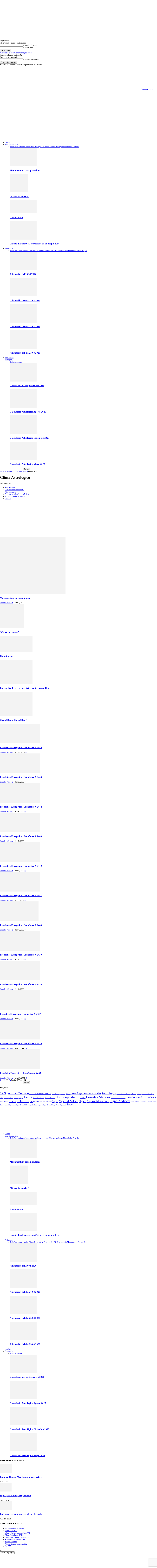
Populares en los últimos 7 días (17, 494)
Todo (12, 147)
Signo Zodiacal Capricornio (8, 1105)
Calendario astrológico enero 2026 (27, 385)
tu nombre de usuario (31, 45)
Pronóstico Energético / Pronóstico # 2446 (21, 747)
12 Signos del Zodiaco (14, 1093)
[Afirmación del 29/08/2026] (23, 269)
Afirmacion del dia (42, 1093)
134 (9, 1080)
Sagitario (36, 1102)
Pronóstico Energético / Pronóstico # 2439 (21, 954)
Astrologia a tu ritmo (41, 147)
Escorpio (47, 1098)
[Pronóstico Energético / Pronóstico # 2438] (20, 980)
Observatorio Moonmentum (67, 251)
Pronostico (9, 471)
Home (7, 142)
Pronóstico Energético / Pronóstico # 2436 (21, 1043)
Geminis (52, 1098)
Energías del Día (11, 144)
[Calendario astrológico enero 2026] (23, 381)
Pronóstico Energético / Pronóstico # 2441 (21, 895)
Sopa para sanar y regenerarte (15, 1495)
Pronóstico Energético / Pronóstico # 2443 (21, 836)
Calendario (18, 362)
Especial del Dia (50, 251)
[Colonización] (23, 213)
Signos (82, 1101)
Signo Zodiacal (120, 1101)
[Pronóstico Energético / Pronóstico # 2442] (20, 861)
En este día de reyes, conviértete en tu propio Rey (34, 243)
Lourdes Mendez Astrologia (141, 1097)
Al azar (8, 498)
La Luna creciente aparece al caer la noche (21, 1514)
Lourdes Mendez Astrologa (118, 1098)
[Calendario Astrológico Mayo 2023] (23, 459)
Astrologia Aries (121, 1094)
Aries (53, 1094)
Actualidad (9, 248)
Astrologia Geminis (142, 1094)
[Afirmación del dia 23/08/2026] (23, 348)
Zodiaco (68, 1104)
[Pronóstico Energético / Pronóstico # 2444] (20, 802)
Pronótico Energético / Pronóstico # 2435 (20, 1073)
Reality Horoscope (21, 1101)
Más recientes (10, 487)
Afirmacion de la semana (23, 147)
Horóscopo (9, 358)
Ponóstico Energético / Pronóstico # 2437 (20, 1014)
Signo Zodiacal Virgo (49, 1105)
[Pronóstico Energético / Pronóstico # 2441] (20, 891)
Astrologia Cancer (131, 1094)
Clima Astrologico (56, 147)
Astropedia (9, 360)
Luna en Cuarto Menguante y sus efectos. (21, 1477)
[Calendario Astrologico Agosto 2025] (23, 407)
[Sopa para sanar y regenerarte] (6, 1491)
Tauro (57, 1105)
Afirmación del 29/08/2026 (23, 274)
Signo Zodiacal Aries (137, 1101)
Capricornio (40, 1098)
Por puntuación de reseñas (15, 496)
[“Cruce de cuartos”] (19, 192)
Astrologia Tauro (8, 1098)
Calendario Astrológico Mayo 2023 (27, 464)
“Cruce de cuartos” (19, 196)
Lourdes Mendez (6, 603)
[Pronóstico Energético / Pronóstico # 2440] (19, 920)
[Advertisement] (78, 519)
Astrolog (57, 1094)
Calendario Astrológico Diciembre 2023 (29, 438)
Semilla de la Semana (46, 1101)
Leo (81, 1098)
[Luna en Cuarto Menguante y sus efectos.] (6, 1472)
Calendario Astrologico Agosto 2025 (28, 411)
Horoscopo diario (67, 1097)
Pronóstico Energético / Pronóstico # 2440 (21, 925)
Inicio (2, 471)
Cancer (35, 1098)
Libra (83, 1098)
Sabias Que (82, 251)
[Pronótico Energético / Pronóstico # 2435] (20, 1068)
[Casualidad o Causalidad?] (16, 715)
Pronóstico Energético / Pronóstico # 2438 (21, 984)
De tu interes (39, 251)
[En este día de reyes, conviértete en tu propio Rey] (23, 239)
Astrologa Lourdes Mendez (86, 1093)
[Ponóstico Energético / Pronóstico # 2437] (20, 1009)
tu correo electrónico (31, 59)
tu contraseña (28, 48)
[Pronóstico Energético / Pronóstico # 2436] (20, 1039)
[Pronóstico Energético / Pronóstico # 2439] (20, 950)
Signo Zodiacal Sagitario (36, 1105)
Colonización (16, 217)
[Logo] (70, 114)
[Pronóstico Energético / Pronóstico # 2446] (20, 743)
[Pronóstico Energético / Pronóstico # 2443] (20, 832)
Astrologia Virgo (18, 1098)
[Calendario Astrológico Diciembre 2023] (23, 433)
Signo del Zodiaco (68, 1101)
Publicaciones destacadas (14, 490)
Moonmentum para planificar (25, 170)
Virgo (61, 1105)
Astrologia (109, 1093)
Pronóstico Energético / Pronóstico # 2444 (21, 806)
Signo (55, 1101)
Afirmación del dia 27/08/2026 (25, 300)
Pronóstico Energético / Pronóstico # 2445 (21, 777)
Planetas (6, 1101)
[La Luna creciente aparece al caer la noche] (6, 1509)
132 (3, 1080)
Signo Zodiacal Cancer (149, 1101)
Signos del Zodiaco (98, 1101)
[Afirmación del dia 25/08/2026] (23, 322)
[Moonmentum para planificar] (23, 166)
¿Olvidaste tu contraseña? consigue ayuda (16, 53)
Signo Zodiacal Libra (22, 1105)
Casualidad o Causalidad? (13, 720)
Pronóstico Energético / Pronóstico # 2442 (21, 866)
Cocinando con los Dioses (24, 251)
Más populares (10, 492)
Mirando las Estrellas (71, 147)
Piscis (1, 1101)
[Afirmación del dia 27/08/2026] (23, 296)
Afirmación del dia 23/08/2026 (25, 352)
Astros (28, 1097)
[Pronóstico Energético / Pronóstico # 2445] (20, 772)
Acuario (31, 1094)
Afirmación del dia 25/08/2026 (25, 326)
